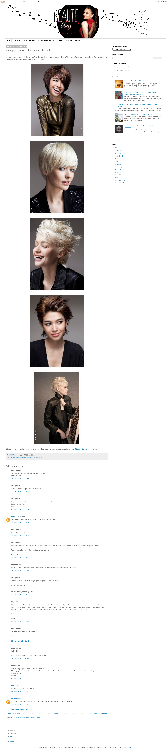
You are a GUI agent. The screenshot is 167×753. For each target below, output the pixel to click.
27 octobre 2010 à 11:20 (20, 691)
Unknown (15, 698)
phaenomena (16, 516)
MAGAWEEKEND (29, 40)
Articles (118, 66)
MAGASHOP (17, 40)
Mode (117, 161)
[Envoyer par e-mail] (25, 455)
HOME (8, 40)
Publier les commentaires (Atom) (28, 717)
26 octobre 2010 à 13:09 (20, 522)
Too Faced (118, 169)
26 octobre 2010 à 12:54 (20, 509)
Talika (117, 178)
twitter (12, 741)
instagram (13, 739)
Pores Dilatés (119, 175)
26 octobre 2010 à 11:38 (20, 478)
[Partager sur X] (29, 455)
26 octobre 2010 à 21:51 (20, 658)
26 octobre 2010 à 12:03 (20, 492)
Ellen (13, 685)
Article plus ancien (100, 714)
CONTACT (78, 40)
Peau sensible (120, 183)
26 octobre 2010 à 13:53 (20, 557)
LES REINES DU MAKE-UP (46, 40)
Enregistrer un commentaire (19, 709)
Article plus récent (13, 714)
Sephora (118, 164)
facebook (13, 733)
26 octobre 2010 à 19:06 (20, 595)
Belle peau (118, 151)
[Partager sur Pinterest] (33, 455)
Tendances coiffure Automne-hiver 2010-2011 (27, 458)
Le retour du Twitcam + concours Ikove (138, 114)
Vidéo (117, 148)
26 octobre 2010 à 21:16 (20, 621)
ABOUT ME (68, 40)
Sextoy (117, 172)
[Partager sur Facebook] (31, 455)
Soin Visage (119, 167)
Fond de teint (119, 156)
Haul (116, 159)
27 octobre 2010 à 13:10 (20, 704)
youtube (13, 736)
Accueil (56, 714)
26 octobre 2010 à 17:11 (20, 570)
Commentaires (120, 70)
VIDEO (60, 40)
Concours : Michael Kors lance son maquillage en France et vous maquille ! (141, 93)
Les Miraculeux (120, 180)
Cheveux (118, 153)
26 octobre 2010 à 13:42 (20, 535)
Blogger (130, 747)
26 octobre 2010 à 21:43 (20, 641)
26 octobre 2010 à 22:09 (20, 678)
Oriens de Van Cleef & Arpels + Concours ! (139, 81)
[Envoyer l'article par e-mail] (20, 455)
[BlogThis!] (27, 455)
